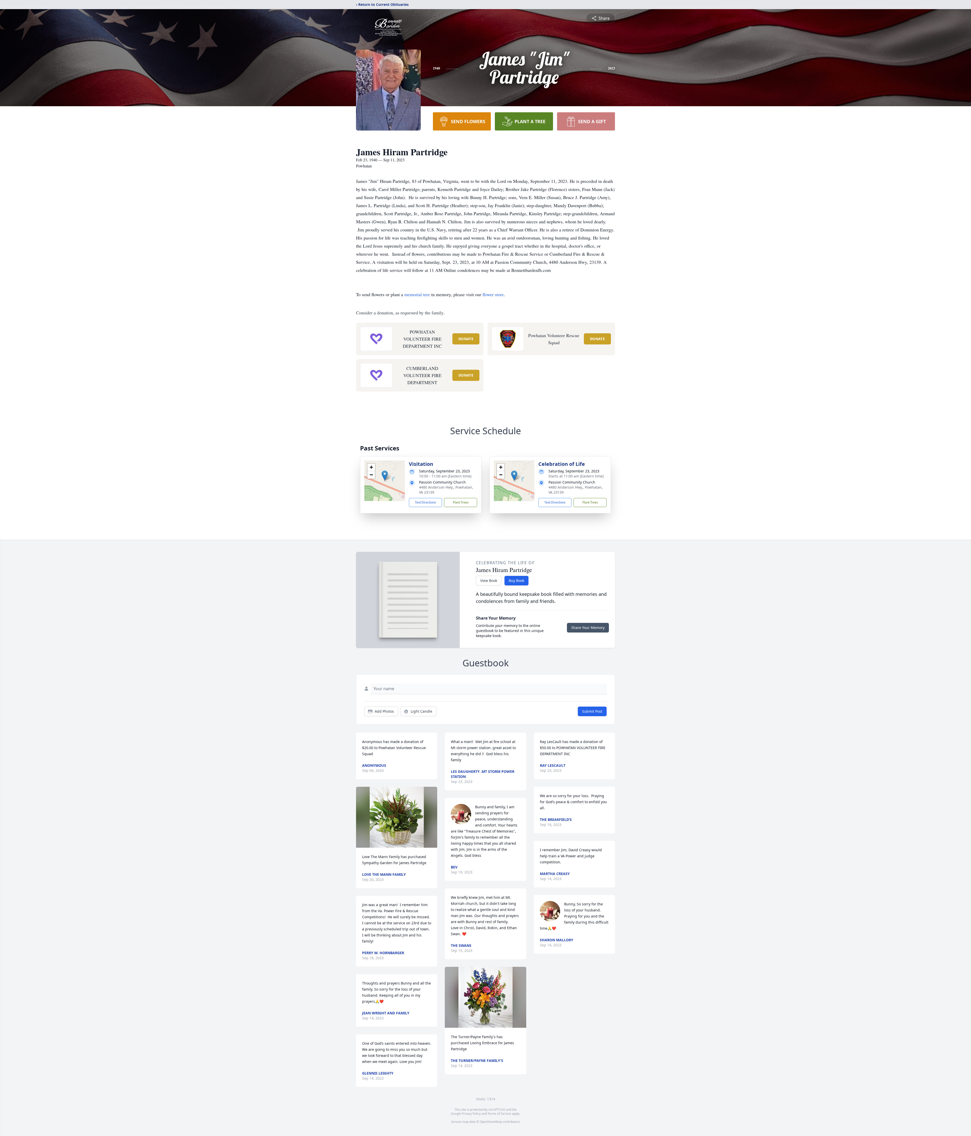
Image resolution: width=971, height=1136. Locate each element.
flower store (493, 294)
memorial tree (417, 294)
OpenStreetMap (491, 1122)
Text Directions (425, 502)
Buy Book (516, 580)
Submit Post (592, 711)
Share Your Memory (588, 627)
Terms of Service (499, 1113)
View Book (488, 580)
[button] (385, 475)
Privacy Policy (471, 1113)
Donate (465, 338)
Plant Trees (461, 502)
